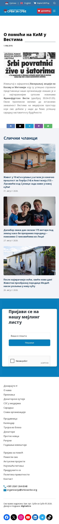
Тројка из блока (12, 427)
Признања (9, 394)
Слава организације (15, 412)
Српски (12, 3)
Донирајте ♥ (10, 385)
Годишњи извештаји (15, 444)
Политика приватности (17, 474)
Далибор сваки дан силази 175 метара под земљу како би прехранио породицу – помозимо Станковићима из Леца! (28, 233)
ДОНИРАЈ (45, 11)
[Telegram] (29, 126)
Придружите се (12, 470)
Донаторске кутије (14, 399)
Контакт (8, 478)
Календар (9, 423)
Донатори (9, 431)
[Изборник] (54, 11)
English (27, 3)
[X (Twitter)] (20, 126)
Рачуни (8, 440)
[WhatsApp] (48, 126)
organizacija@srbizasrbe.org (21, 489)
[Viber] (39, 126)
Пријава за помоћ (13, 452)
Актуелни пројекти (14, 461)
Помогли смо (11, 457)
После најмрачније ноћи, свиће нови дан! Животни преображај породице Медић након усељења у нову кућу (28, 283)
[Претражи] (54, 3)
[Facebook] (11, 126)
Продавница (10, 418)
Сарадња (8, 407)
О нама (7, 390)
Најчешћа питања (14, 465)
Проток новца (11, 436)
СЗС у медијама (12, 403)
